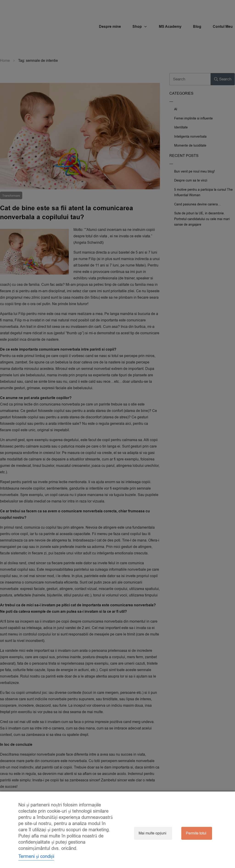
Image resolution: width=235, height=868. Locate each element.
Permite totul (196, 833)
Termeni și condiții (36, 856)
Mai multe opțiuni (152, 833)
